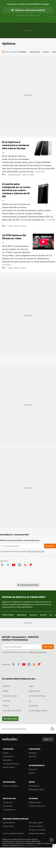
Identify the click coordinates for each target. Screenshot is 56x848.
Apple (31, 686)
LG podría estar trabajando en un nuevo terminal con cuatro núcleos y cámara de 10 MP (16, 190)
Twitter (2, 564)
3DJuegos (33, 752)
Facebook (8, 564)
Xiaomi (6, 691)
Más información (31, 845)
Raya (10, 226)
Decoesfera (7, 806)
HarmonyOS (35, 52)
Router (46, 52)
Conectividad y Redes (38, 710)
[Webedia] (10, 741)
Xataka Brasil (8, 826)
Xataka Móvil (8, 756)
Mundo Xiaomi (8, 767)
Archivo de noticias (29, 585)
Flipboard (31, 564)
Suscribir (50, 546)
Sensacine (33, 769)
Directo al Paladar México (13, 833)
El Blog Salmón (35, 802)
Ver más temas (10, 718)
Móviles (23, 52)
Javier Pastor (14, 174)
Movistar (33, 615)
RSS (25, 564)
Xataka (6, 752)
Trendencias (8, 802)
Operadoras (22, 615)
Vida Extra (33, 756)
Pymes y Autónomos (37, 806)
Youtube (14, 564)
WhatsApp (33, 705)
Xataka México (9, 822)
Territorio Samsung (37, 695)
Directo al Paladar (10, 786)
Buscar (52, 729)
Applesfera (7, 760)
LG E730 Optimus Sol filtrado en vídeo (14, 236)
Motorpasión (34, 786)
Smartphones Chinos (12, 710)
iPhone (6, 705)
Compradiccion (9, 809)
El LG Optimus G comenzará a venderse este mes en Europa (15, 145)
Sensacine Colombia (37, 830)
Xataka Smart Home (11, 763)
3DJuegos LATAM (35, 822)
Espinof (32, 773)
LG (3, 152)
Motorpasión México (37, 833)
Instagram (19, 564)
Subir (46, 739)
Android (43, 615)
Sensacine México (36, 826)
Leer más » (41, 171)
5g (50, 615)
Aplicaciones (34, 691)
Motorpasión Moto (36, 789)
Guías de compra (10, 695)
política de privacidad (35, 551)
